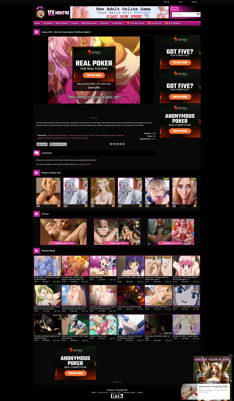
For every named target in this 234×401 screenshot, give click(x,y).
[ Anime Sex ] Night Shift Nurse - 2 (157, 307)
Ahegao (51, 135)
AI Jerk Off (156, 23)
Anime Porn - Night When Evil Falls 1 (186, 307)
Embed (44, 144)
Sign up (167, 2)
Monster (48, 138)
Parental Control (129, 393)
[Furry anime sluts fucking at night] (130, 305)
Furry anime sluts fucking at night (129, 307)
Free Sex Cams (137, 23)
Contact (140, 393)
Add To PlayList (59, 144)
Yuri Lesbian (83, 138)
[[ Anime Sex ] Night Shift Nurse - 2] (158, 305)
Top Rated (48, 23)
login (77, 164)
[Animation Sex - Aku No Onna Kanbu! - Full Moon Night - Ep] (75, 275)
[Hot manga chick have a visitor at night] (158, 334)
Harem (97, 135)
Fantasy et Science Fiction (85, 135)
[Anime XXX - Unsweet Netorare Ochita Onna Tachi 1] (158, 275)
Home (37, 23)
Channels (104, 23)
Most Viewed (62, 23)
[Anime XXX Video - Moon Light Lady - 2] (130, 275)
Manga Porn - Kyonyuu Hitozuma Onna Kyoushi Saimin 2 (129, 337)
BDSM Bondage (60, 135)
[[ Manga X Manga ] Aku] (103, 334)
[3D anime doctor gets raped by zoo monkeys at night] (47, 334)
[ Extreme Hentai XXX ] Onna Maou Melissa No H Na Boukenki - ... (47, 308)
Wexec (153, 139)
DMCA (94, 393)
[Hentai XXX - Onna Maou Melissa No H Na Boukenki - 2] (186, 275)
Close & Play (94, 87)
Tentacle (75, 138)
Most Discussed (89, 23)
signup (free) (86, 164)
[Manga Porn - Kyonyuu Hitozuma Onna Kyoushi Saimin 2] (130, 334)
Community (117, 23)
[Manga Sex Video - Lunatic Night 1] (186, 334)
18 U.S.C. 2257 (115, 393)
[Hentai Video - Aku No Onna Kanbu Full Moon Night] (47, 275)
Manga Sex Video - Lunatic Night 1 (185, 336)
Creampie (70, 135)
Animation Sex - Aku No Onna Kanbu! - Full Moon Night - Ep (73, 278)
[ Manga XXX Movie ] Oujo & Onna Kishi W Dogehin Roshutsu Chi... (74, 308)
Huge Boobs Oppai (108, 135)
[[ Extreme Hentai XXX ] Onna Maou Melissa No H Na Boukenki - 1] (47, 305)
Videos (174, 9)
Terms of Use (103, 393)
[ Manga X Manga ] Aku (98, 336)
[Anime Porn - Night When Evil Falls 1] (186, 305)
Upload (194, 2)
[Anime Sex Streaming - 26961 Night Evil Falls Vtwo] (75, 334)
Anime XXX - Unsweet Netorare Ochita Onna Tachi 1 (156, 278)
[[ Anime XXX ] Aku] (103, 275)
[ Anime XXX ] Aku (96, 277)
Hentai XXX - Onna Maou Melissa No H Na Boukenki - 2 (185, 278)
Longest (75, 23)
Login (180, 2)
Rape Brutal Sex (58, 138)
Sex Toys (67, 138)
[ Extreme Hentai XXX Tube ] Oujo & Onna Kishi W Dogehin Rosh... (103, 308)
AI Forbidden (175, 23)
